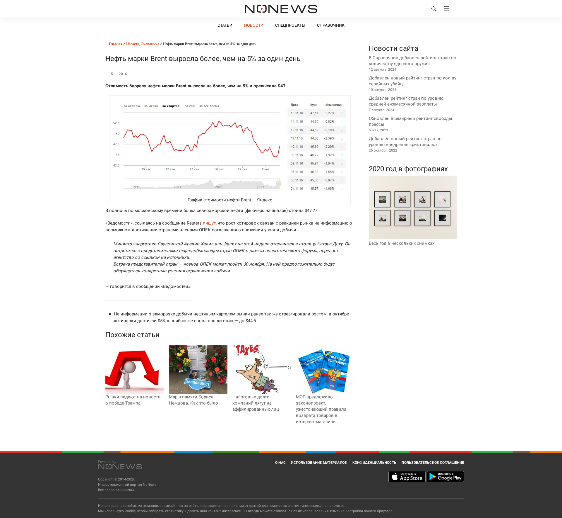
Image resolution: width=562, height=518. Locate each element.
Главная (115, 44)
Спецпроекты (290, 25)
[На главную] (281, 8)
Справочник (331, 25)
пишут (209, 223)
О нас (280, 463)
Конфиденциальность (374, 463)
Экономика (150, 44)
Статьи (224, 25)
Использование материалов (319, 463)
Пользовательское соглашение (433, 463)
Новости (253, 25)
